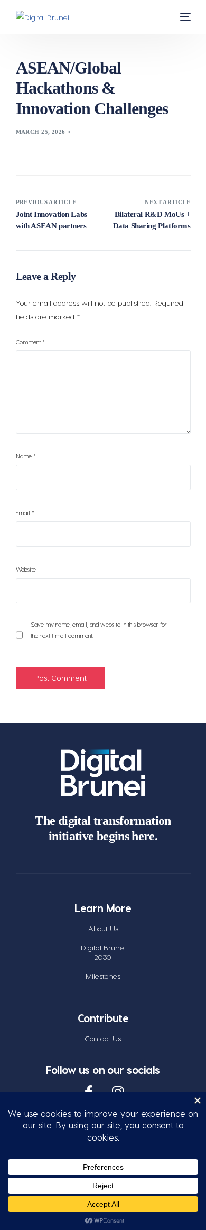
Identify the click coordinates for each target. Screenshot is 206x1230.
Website (26, 569)
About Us (103, 928)
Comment (30, 341)
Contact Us (103, 1038)
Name (26, 456)
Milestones (103, 975)
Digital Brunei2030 (103, 952)
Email (25, 512)
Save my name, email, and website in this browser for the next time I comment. (99, 630)
